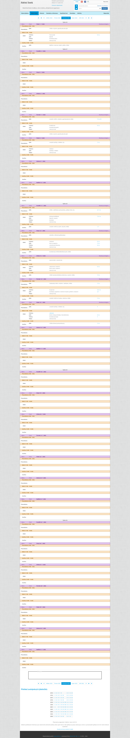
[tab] (82, 1)
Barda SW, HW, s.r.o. (75, 736)
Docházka (72, 13)
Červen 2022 (57, 18)
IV (58, 693)
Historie (42, 13)
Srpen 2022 (74, 18)
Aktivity (79, 13)
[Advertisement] (116, 22)
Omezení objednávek (57, 5)
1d (100, 119)
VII (63, 695)
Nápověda (105, 1)
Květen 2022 (49, 18)
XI (70, 693)
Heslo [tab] (77, 1)
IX (67, 693)
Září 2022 (81, 18)
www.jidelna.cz (57, 736)
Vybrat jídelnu (25, 13)
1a (98, 35)
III (56, 693)
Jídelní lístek (27, 2)
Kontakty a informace (52, 13)
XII (72, 693)
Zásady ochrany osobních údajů (65, 729)
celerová (51, 313)
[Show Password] (100, 8)
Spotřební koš (64, 13)
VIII (65, 702)
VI (61, 693)
